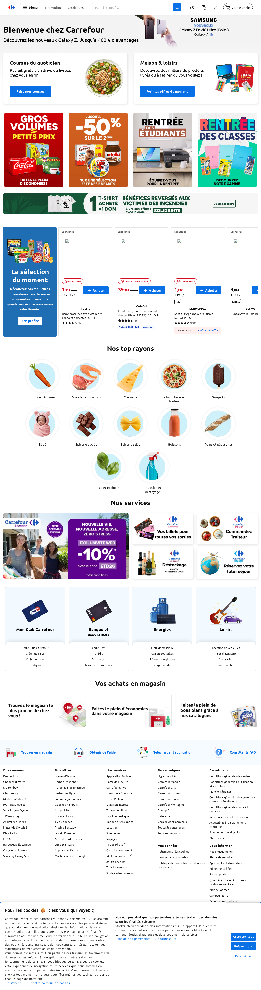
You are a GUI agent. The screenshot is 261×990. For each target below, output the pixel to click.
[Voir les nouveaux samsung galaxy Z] (130, 52)
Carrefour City (167, 787)
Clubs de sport (35, 659)
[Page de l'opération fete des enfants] (98, 150)
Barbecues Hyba (65, 793)
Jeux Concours (115, 861)
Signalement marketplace (225, 832)
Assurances (99, 659)
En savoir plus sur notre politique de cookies (38, 983)
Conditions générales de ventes (229, 776)
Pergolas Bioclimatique (70, 787)
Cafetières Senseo (15, 850)
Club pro (35, 665)
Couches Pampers (66, 804)
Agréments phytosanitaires (226, 863)
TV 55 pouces (63, 821)
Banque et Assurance (119, 821)
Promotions (10, 776)
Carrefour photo (226, 665)
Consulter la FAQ (243, 752)
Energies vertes (162, 665)
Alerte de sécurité (221, 857)
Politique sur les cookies (173, 851)
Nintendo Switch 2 (15, 827)
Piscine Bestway (65, 827)
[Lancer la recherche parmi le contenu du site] (177, 7)
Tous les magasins (169, 833)
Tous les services (117, 867)
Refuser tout (243, 946)
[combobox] (136, 7)
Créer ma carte (35, 653)
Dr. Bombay (10, 787)
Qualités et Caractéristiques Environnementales (227, 882)
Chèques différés (14, 781)
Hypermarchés (167, 776)
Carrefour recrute (117, 850)
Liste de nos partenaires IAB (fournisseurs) (146, 939)
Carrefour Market (169, 781)
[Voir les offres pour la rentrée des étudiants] (162, 150)
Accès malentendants (223, 901)
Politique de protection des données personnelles (181, 865)
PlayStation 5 (11, 833)
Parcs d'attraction (226, 653)
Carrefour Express (169, 793)
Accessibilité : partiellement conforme (227, 824)
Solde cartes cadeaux (119, 873)
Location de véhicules (226, 648)
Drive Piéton (114, 799)
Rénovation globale (162, 659)
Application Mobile (118, 776)
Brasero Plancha (65, 776)
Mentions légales (220, 791)
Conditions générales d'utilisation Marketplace (231, 784)
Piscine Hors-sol (65, 816)
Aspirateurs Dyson (66, 850)
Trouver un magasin (36, 752)
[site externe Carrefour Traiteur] (227, 529)
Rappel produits (219, 874)
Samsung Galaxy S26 (16, 856)
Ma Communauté (117, 856)
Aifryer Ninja (63, 810)
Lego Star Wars (64, 844)
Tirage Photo (115, 844)
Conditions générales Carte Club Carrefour (230, 809)
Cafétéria (164, 816)
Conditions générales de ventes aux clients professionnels (232, 799)
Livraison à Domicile (119, 793)
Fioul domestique (162, 648)
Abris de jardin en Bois (69, 839)
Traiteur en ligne (117, 810)
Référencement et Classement (229, 817)
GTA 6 (7, 839)
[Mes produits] (204, 7)
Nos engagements (221, 851)
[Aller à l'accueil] (11, 7)
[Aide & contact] (192, 7)
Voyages (111, 839)
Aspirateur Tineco (14, 821)
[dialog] (130, 946)
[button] (30, 7)
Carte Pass (98, 648)
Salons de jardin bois (68, 799)
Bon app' (163, 810)
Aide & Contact (219, 890)
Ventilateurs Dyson (15, 810)
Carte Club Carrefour (35, 648)
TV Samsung (11, 816)
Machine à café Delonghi (70, 856)
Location (112, 827)
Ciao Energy (11, 793)
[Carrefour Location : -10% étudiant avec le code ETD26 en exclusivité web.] (66, 546)
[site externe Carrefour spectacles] (162, 529)
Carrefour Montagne (171, 804)
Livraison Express (117, 804)
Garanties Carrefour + (98, 665)
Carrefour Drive (116, 787)
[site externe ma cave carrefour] (162, 563)
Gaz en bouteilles (162, 653)
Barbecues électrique (17, 844)
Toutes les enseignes (171, 827)
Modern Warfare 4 (14, 799)
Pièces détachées (220, 868)
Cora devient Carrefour (172, 821)
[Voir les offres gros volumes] (33, 150)
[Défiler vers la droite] (248, 282)
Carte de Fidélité (117, 781)
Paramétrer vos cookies (173, 857)
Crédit (99, 653)
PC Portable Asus (14, 804)
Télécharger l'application (172, 752)
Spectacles (226, 659)
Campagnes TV (218, 895)
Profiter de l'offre (208, 330)
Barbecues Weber (66, 781)
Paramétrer (243, 956)
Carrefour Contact (169, 799)
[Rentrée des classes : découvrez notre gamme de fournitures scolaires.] (227, 150)
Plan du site (217, 838)
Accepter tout (243, 936)
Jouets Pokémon (65, 833)
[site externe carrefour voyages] (227, 563)
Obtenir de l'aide (102, 752)
